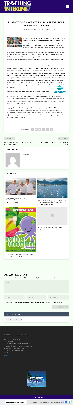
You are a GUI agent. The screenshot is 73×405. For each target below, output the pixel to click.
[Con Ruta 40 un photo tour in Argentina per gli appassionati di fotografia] (52, 188)
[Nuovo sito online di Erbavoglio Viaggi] (21, 229)
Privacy (6, 355)
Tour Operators (46, 29)
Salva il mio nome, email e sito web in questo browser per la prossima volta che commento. (34, 302)
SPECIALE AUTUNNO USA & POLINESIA (50, 228)
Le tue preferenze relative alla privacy (45, 402)
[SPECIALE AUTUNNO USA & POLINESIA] (52, 216)
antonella (28, 29)
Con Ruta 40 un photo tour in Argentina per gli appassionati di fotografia (51, 201)
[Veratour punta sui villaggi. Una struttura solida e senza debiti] (21, 186)
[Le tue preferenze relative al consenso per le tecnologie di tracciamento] (69, 401)
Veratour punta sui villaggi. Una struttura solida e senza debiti (17, 199)
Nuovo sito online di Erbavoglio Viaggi (19, 254)
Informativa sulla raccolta (15, 402)
